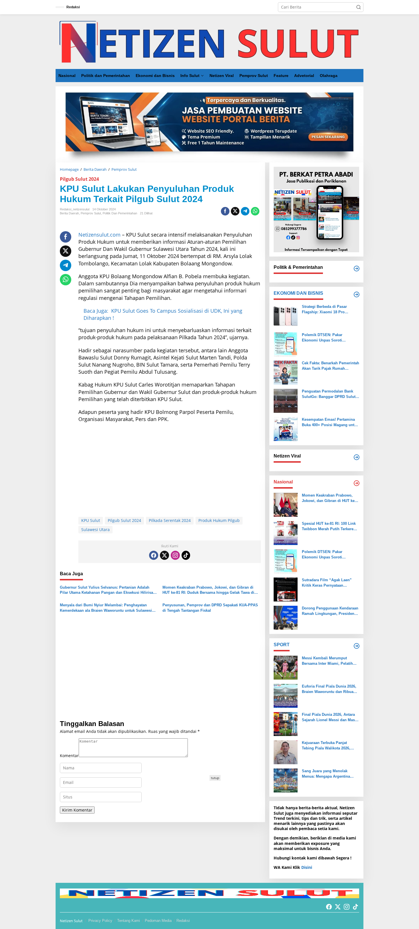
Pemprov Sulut (91, 213)
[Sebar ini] (225, 211)
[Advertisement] (169, 468)
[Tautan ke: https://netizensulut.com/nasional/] (356, 483)
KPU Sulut (90, 520)
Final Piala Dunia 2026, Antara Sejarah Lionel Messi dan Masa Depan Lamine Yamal (329, 717)
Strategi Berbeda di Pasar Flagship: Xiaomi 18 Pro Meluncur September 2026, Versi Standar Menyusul (330, 309)
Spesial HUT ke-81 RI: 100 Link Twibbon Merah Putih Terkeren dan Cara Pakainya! (329, 526)
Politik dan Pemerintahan (120, 213)
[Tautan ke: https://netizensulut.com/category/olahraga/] (356, 646)
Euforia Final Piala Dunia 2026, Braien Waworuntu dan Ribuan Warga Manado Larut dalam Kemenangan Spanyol (329, 689)
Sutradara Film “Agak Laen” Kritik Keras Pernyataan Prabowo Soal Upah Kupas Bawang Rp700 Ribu (327, 583)
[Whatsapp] (255, 211)
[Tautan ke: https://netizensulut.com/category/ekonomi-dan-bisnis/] (356, 294)
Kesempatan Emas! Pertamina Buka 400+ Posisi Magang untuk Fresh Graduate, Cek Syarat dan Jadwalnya (330, 422)
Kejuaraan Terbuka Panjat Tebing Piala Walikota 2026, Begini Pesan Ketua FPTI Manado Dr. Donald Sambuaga (329, 746)
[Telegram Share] (245, 211)
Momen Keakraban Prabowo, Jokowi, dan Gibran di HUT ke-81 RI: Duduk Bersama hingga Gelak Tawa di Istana (208, 590)
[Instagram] (175, 555)
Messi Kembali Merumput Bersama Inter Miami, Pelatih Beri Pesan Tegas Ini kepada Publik (327, 661)
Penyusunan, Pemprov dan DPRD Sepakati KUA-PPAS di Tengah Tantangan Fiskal (210, 607)
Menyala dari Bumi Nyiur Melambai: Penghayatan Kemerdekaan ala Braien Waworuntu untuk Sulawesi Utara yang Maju (106, 608)
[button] (358, 7)
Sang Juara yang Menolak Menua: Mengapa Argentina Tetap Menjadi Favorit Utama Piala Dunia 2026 (327, 774)
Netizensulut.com (99, 234)
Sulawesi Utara (95, 529)
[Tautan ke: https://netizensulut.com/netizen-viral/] (356, 457)
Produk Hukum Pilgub (219, 520)
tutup (215, 777)
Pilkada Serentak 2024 (170, 520)
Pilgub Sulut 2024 (79, 179)
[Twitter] (164, 555)
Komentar (69, 755)
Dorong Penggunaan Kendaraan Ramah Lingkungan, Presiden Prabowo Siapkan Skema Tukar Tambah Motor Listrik (330, 611)
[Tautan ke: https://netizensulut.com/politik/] (356, 268)
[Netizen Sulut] (209, 41)
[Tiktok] (186, 555)
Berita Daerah (69, 213)
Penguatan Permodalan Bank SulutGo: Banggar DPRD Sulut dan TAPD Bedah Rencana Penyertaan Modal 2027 (328, 394)
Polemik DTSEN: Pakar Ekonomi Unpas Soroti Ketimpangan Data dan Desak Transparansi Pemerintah (327, 338)
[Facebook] (153, 555)
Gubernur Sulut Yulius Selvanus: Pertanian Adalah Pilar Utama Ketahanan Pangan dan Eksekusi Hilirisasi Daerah (108, 590)
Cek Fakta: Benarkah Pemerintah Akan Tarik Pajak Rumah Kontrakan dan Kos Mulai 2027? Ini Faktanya (330, 366)
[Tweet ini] (235, 211)
